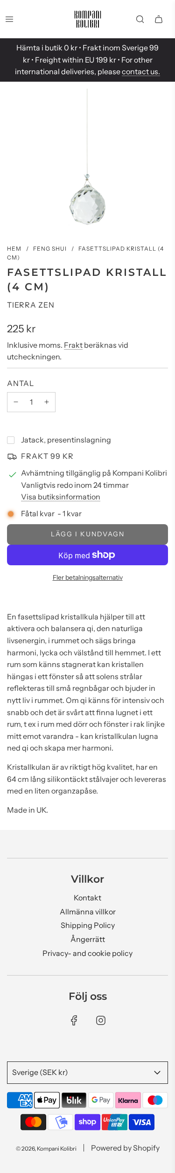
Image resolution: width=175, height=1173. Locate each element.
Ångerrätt (87, 939)
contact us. (141, 71)
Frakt (73, 345)
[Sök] (140, 19)
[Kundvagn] (158, 19)
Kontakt (87, 897)
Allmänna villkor (88, 911)
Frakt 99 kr (47, 456)
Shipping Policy (88, 925)
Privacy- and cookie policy (87, 953)
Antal (20, 383)
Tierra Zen (31, 304)
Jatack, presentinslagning (66, 439)
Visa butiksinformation (60, 496)
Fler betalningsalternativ (88, 577)
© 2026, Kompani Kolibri (46, 1148)
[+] (46, 402)
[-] (15, 402)
